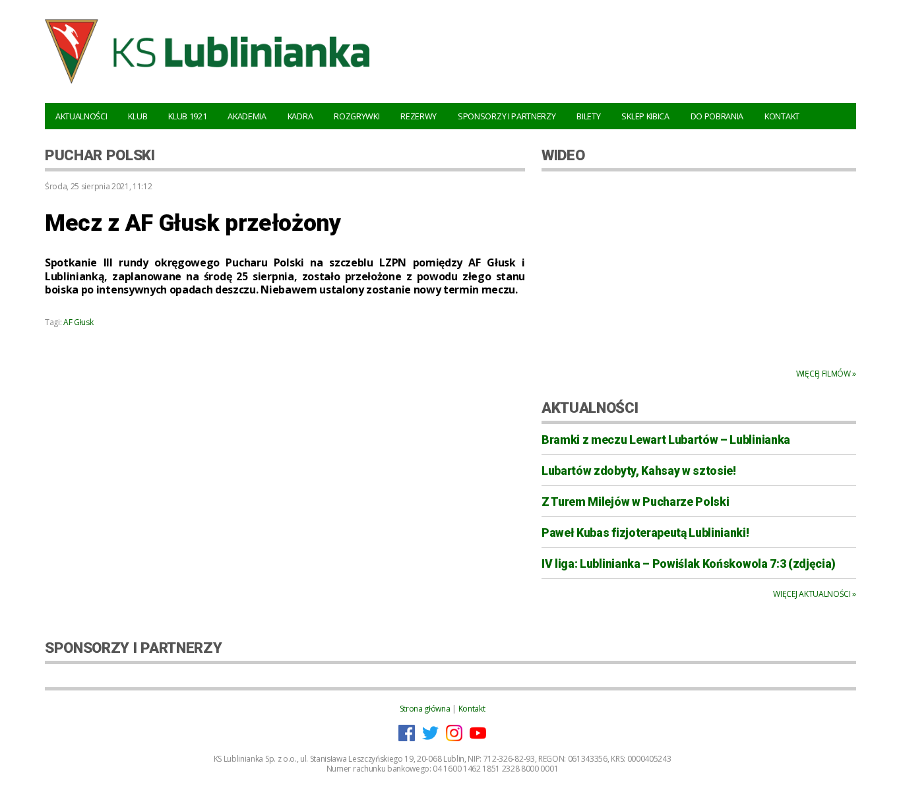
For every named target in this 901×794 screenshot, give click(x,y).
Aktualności (81, 116)
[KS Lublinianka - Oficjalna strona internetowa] (207, 85)
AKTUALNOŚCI (590, 407)
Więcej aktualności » (814, 593)
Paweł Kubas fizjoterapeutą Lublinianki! (645, 532)
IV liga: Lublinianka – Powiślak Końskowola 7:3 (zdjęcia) (689, 563)
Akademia (247, 116)
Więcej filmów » (826, 373)
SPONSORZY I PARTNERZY (133, 647)
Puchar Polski (100, 155)
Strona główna (425, 708)
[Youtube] (478, 738)
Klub (137, 116)
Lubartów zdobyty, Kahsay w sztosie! (639, 470)
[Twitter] (430, 738)
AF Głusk (78, 322)
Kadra (300, 116)
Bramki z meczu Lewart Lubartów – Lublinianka (666, 439)
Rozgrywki (356, 116)
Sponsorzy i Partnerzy (506, 116)
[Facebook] (406, 738)
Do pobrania (717, 116)
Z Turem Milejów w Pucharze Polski (635, 501)
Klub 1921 (187, 116)
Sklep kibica (645, 116)
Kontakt (781, 116)
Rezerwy (418, 116)
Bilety (588, 116)
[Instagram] (454, 738)
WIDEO (563, 155)
